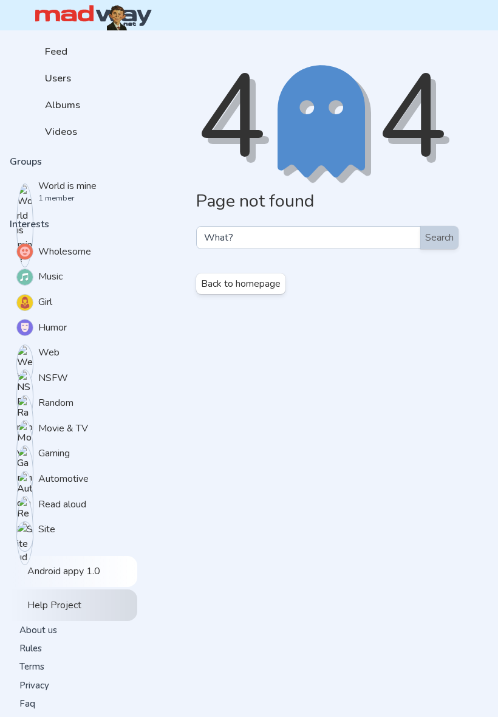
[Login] (458, 15)
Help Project (53, 605)
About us (38, 630)
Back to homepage (241, 283)
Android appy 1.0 (62, 571)
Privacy (34, 685)
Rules (30, 648)
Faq (27, 704)
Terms (31, 666)
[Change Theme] (438, 15)
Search (439, 237)
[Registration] (478, 15)
